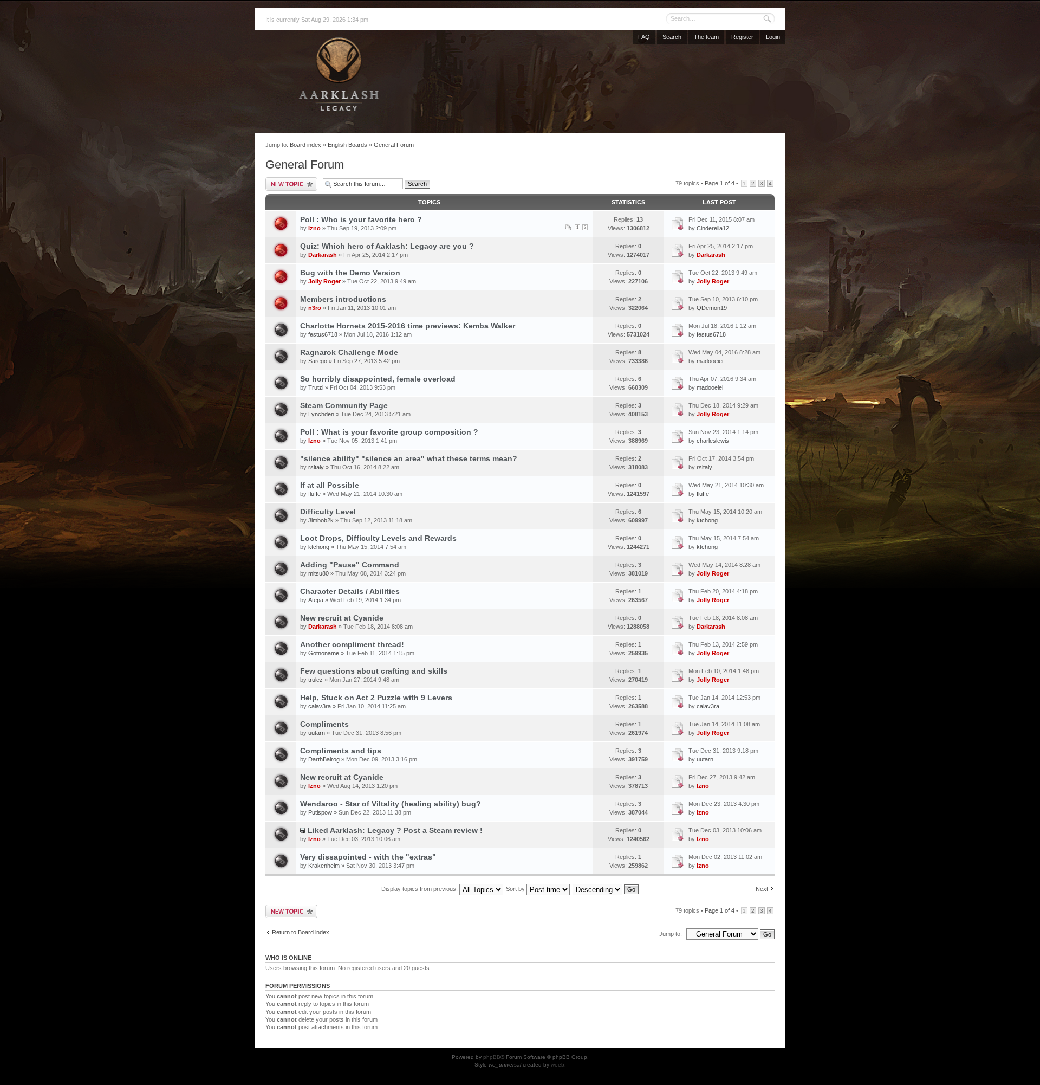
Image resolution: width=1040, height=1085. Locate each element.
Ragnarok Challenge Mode (349, 352)
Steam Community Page (344, 405)
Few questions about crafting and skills (373, 671)
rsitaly (316, 467)
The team (706, 37)
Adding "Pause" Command (349, 564)
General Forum (394, 144)
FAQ (644, 37)
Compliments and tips (340, 750)
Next (762, 889)
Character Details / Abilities (350, 591)
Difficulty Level (328, 511)
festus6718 (322, 334)
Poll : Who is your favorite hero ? (361, 219)
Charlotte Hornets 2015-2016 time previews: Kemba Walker (407, 325)
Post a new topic (291, 184)
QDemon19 (712, 308)
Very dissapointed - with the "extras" (368, 856)
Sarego (317, 361)
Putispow (320, 812)
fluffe (314, 493)
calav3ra (319, 706)
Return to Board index (300, 932)
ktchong (707, 520)
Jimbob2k (321, 520)
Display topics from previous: (420, 889)
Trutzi (315, 387)
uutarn (316, 732)
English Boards (347, 144)
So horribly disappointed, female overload (378, 378)
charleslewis (713, 440)
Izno (314, 228)
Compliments (324, 724)
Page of (719, 183)
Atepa (315, 600)
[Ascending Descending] (606, 889)
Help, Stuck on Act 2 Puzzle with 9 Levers (376, 697)
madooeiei (710, 361)
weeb (557, 1065)
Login (773, 37)
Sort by (516, 889)
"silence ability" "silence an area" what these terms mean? (408, 458)
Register (742, 37)
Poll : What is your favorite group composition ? (389, 432)
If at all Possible (329, 485)
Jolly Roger (324, 281)
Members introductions (343, 299)
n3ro (314, 308)
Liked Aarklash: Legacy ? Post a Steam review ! (395, 830)
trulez (315, 679)
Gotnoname (323, 653)
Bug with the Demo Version (350, 272)
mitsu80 (318, 573)
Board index (305, 144)
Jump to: (670, 934)
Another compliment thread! (352, 644)
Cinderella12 (713, 228)
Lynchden (321, 414)
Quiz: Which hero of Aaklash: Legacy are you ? (387, 246)
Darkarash (322, 254)
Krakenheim (324, 865)
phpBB (491, 1057)
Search (671, 37)
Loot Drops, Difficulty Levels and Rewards (378, 538)
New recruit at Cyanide (342, 617)
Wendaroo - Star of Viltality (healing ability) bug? (390, 803)
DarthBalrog (324, 759)
